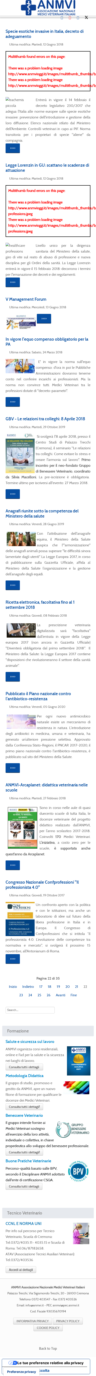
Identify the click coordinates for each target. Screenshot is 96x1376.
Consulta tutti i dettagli (24, 1067)
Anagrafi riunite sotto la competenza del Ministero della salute (42, 513)
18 (49, 986)
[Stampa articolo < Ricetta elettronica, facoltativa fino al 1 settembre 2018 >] (83, 615)
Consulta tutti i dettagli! (24, 1107)
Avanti (60, 995)
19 (58, 986)
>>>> (12, 148)
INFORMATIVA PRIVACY (33, 1321)
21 (76, 986)
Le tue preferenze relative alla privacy (50, 1363)
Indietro (28, 986)
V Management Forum (26, 299)
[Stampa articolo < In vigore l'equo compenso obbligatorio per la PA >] (83, 352)
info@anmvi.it (34, 1305)
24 (30, 995)
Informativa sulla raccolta (27, 1370)
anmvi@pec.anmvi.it (66, 1305)
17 (40, 986)
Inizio (13, 986)
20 (67, 986)
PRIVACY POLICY (67, 1321)
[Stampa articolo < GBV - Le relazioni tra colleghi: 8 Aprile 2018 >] (83, 427)
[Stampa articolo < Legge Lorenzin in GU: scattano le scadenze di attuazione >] (83, 178)
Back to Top (48, 1348)
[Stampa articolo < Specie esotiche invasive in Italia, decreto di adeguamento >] (83, 44)
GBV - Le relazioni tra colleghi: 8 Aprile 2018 (45, 418)
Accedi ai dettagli (21, 1269)
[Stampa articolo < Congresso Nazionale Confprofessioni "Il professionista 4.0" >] (83, 895)
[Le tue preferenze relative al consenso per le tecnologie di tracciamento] (22, 1372)
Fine (74, 995)
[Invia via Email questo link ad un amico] (89, 44)
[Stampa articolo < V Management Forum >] (83, 307)
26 (48, 995)
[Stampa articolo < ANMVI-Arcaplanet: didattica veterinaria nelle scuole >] (83, 798)
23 (21, 995)
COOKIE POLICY (48, 1328)
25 (39, 995)
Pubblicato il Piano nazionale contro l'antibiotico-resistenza (38, 696)
